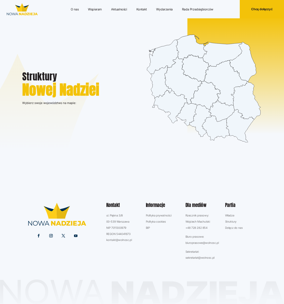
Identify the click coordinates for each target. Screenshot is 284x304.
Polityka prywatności (159, 215)
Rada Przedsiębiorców (197, 9)
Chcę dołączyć (261, 9)
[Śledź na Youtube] (75, 235)
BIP (148, 227)
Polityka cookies (156, 221)
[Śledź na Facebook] (38, 235)
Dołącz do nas (234, 227)
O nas (75, 9)
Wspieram (95, 9)
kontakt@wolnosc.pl (119, 240)
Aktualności (119, 9)
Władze (229, 215)
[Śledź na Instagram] (51, 235)
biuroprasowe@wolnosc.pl (202, 242)
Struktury (230, 221)
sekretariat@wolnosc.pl (199, 257)
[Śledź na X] (63, 235)
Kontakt (141, 9)
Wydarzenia (164, 9)
